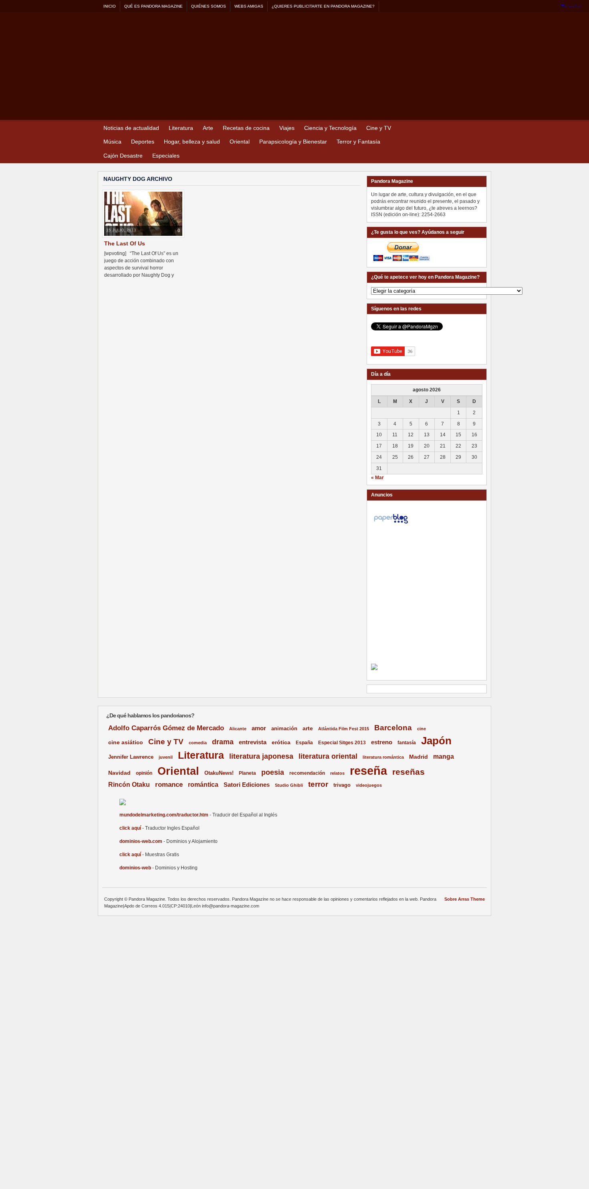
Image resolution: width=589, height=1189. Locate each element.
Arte (208, 128)
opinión (144, 773)
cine (421, 728)
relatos (337, 773)
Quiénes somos (208, 6)
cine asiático (125, 742)
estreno (381, 742)
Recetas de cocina (246, 128)
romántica (203, 784)
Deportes (142, 141)
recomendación (307, 773)
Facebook (483, 128)
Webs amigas (248, 6)
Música (112, 141)
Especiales (166, 155)
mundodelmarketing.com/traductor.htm (163, 815)
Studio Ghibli (289, 785)
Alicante (237, 728)
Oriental (240, 141)
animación (284, 728)
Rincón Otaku (129, 784)
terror (318, 784)
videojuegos (369, 785)
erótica (281, 742)
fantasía (406, 742)
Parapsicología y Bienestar (293, 141)
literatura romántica (383, 757)
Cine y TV (378, 128)
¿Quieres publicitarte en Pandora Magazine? (323, 6)
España (304, 742)
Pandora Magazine (262, 64)
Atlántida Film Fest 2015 (343, 728)
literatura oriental (328, 756)
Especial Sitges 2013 (342, 742)
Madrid (418, 757)
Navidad (119, 773)
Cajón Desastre (123, 155)
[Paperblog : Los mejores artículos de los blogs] (391, 524)
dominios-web (135, 868)
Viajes (286, 128)
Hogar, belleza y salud (192, 141)
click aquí (130, 828)
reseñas (408, 771)
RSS (464, 128)
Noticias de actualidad (131, 128)
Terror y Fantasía (358, 141)
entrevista (252, 742)
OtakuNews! (219, 773)
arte (308, 728)
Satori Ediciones (247, 785)
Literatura (181, 128)
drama (223, 742)
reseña (368, 770)
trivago (342, 785)
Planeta (247, 773)
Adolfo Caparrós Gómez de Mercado (166, 727)
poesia (272, 772)
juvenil (166, 757)
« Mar (377, 477)
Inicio (109, 6)
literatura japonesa (261, 756)
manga (443, 756)
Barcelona (393, 727)
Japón (436, 740)
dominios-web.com (140, 841)
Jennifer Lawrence (130, 757)
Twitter (473, 128)
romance (169, 784)
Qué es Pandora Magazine (153, 6)
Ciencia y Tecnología (330, 128)
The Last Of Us (124, 243)
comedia (198, 742)
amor (259, 728)
